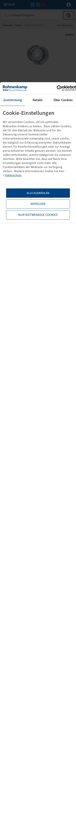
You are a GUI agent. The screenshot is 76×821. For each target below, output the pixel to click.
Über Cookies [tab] (63, 100)
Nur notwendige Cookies (38, 215)
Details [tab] (38, 100)
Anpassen (38, 204)
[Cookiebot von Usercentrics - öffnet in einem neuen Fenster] (60, 88)
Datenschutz (13, 175)
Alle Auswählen (38, 193)
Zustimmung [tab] (12, 100)
